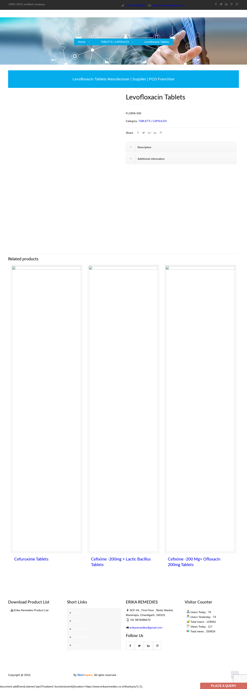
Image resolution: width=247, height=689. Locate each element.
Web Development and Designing (53, 674)
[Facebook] (216, 4)
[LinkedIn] (226, 4)
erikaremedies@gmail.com (168, 5)
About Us (79, 620)
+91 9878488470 (135, 5)
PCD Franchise (82, 628)
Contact (78, 645)
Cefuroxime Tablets (31, 559)
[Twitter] (221, 4)
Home (81, 41)
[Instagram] (237, 4)
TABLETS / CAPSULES (115, 41)
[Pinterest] (232, 4)
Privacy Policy (81, 637)
